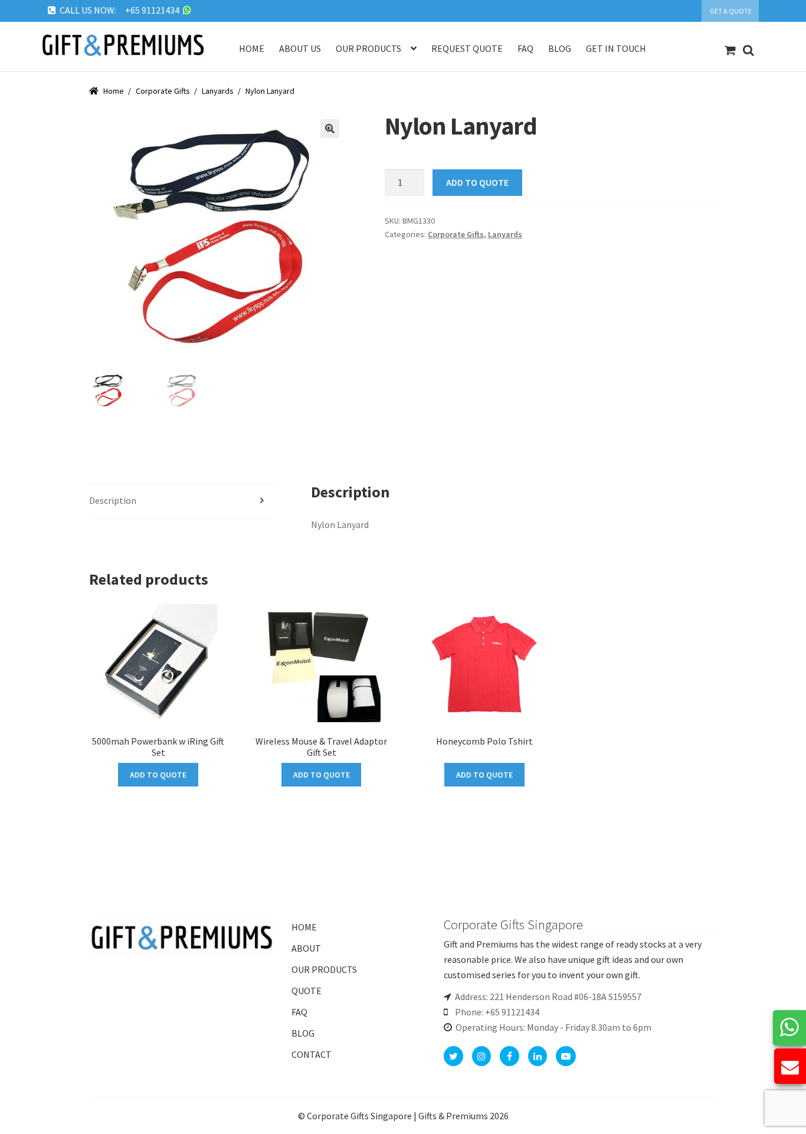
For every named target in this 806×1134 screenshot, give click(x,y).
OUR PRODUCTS (324, 969)
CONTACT (311, 1054)
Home (251, 48)
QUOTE (306, 991)
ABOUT (306, 948)
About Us (300, 48)
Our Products (368, 48)
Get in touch (616, 48)
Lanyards (218, 91)
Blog (559, 48)
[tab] (181, 501)
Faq (525, 48)
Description (112, 500)
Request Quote (467, 48)
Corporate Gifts (163, 91)
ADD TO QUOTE (477, 182)
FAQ (299, 1012)
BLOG (302, 1033)
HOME (304, 927)
